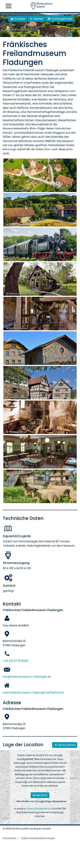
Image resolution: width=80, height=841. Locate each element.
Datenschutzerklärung (39, 808)
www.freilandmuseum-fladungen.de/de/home (33, 692)
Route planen (66, 745)
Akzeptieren (40, 795)
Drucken (19, 19)
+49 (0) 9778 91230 (15, 661)
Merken (38, 19)
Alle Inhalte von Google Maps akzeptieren (41, 801)
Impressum (10, 838)
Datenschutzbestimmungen (38, 838)
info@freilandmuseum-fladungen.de (27, 677)
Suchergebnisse (61, 19)
